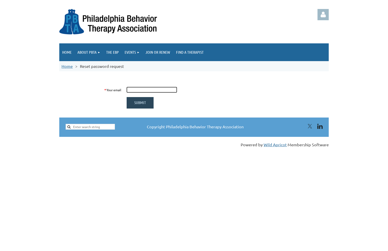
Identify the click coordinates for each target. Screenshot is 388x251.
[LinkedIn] (320, 126)
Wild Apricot (275, 144)
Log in (323, 14)
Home (67, 66)
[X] (310, 126)
